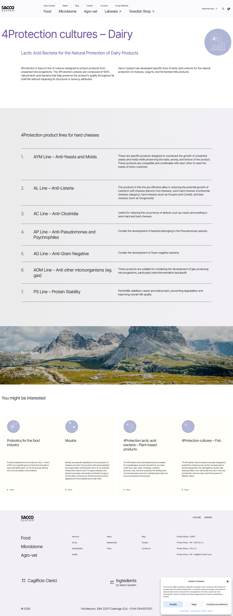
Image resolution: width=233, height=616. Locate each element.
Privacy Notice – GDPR (198, 611)
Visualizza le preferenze (217, 604)
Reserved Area (208, 8)
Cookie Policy (184, 611)
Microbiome (67, 11)
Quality (75, 554)
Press (109, 548)
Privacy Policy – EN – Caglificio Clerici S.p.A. (194, 554)
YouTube (197, 517)
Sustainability (77, 548)
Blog (77, 5)
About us (75, 536)
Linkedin (208, 517)
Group (74, 542)
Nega (194, 604)
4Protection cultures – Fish (201, 440)
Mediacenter (112, 542)
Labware (112, 11)
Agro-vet (90, 11)
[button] (227, 581)
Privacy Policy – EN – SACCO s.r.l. (190, 542)
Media (65, 5)
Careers (89, 5)
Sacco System (49, 5)
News (109, 536)
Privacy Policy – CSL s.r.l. (187, 548)
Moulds (70, 440)
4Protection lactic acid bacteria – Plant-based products (140, 444)
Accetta (173, 604)
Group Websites (121, 5)
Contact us (146, 548)
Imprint (210, 611)
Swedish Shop (140, 11)
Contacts (104, 5)
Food (47, 11)
